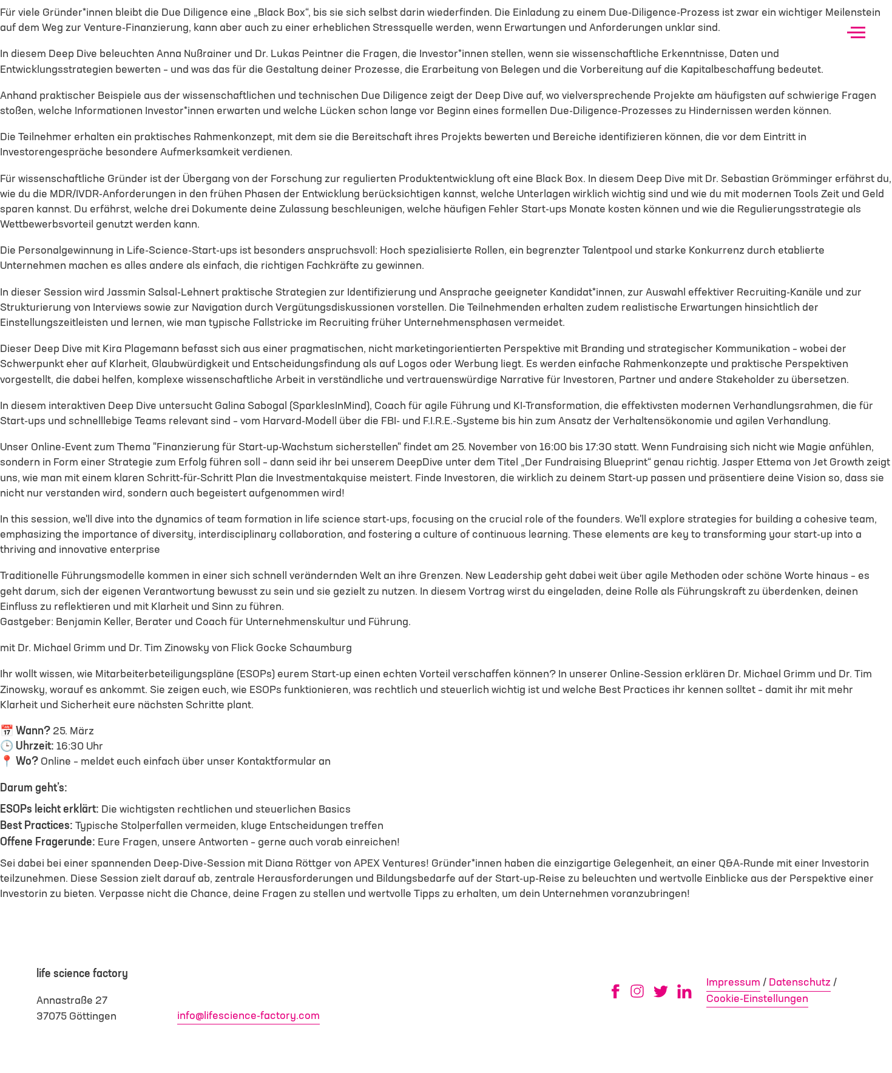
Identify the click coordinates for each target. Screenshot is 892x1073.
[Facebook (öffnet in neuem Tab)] (615, 991)
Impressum (733, 982)
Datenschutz (800, 982)
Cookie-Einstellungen (757, 998)
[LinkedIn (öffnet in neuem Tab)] (684, 991)
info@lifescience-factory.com (248, 1015)
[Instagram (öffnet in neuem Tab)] (637, 991)
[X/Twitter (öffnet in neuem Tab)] (661, 991)
